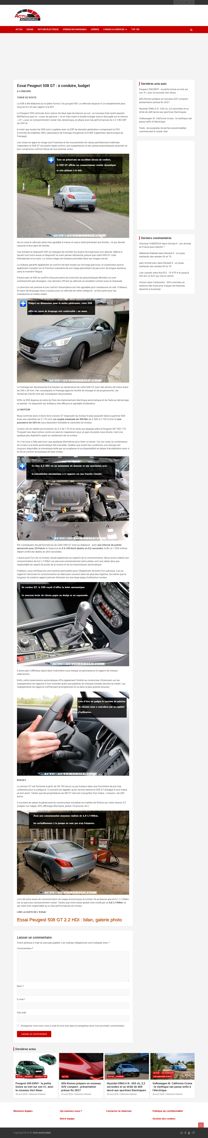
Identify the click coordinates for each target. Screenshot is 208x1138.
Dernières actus (25, 1049)
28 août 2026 (113, 1094)
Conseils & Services (114, 29)
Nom (20, 986)
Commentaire (25, 948)
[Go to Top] (201, 1125)
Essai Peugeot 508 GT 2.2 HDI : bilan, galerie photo (69, 919)
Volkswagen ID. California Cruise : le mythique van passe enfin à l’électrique (172, 1087)
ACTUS (19, 29)
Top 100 (135, 29)
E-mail (21, 999)
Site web (21, 1012)
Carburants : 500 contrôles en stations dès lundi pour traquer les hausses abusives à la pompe (162, 285)
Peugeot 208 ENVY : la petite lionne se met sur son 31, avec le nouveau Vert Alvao (34, 1087)
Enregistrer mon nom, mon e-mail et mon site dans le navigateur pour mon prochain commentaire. (73, 1025)
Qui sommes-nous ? (71, 1111)
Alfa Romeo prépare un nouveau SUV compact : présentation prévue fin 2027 (81, 1087)
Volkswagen (168, 1073)
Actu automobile (42, 1132)
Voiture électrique (48, 29)
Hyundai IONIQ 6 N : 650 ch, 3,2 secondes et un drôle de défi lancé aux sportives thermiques (126, 1087)
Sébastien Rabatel (37, 1094)
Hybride (95, 29)
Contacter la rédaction (119, 1111)
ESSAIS (30, 29)
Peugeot (29, 1077)
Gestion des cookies (164, 1118)
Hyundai (120, 1077)
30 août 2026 (21, 1094)
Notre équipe (67, 1118)
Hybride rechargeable (75, 29)
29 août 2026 (67, 1094)
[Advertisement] (104, 58)
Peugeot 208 (40, 1077)
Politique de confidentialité (168, 1111)
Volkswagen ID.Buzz (162, 1077)
